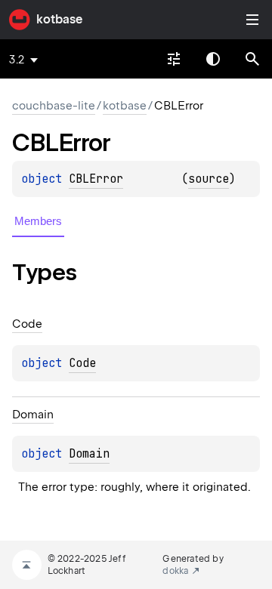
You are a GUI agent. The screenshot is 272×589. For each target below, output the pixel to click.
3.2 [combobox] (17, 60)
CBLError (96, 179)
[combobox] (173, 59)
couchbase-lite (53, 106)
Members (38, 220)
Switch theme (213, 59)
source (208, 179)
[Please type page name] (252, 59)
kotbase (59, 19)
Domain (89, 453)
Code (82, 363)
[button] (252, 59)
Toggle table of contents (252, 19)
